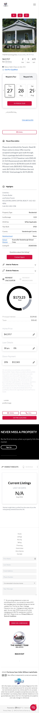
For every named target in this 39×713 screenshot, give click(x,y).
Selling (19, 542)
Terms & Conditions (10, 616)
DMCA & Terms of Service (21, 710)
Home (19, 534)
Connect (19, 554)
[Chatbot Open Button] (33, 707)
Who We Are (20, 551)
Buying (19, 539)
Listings (19, 536)
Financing (19, 545)
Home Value (19, 548)
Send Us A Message (19, 623)
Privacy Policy (26, 614)
